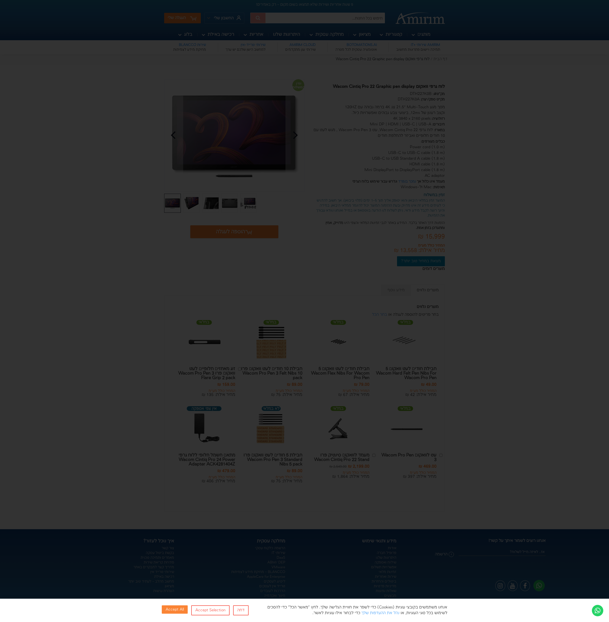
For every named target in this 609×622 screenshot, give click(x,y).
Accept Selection (210, 610)
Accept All (175, 609)
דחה (241, 610)
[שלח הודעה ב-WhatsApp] (597, 610)
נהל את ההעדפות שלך (380, 613)
